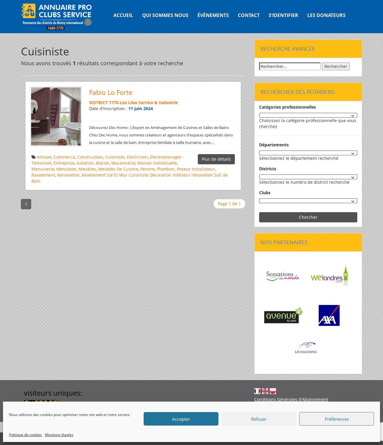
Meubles (87, 169)
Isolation (85, 163)
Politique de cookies (25, 434)
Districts (267, 168)
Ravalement (43, 175)
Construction (90, 157)
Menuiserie (42, 169)
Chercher (308, 217)
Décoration (160, 175)
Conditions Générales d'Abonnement (291, 399)
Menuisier (66, 169)
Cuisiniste (115, 157)
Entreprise (64, 163)
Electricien (137, 157)
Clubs (264, 192)
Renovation (68, 175)
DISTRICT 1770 (103, 102)
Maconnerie (123, 163)
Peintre (147, 169)
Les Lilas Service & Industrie (149, 102)
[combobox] (308, 115)
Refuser (259, 419)
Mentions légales (59, 434)
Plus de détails (216, 159)
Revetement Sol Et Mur (104, 175)
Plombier (166, 169)
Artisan (44, 157)
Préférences (337, 419)
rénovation (202, 175)
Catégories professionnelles (287, 107)
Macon (102, 163)
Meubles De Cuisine (118, 169)
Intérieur (181, 175)
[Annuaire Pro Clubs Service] (60, 16)
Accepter (181, 419)
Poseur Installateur (196, 169)
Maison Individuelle (157, 163)
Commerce (64, 157)
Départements (274, 145)
